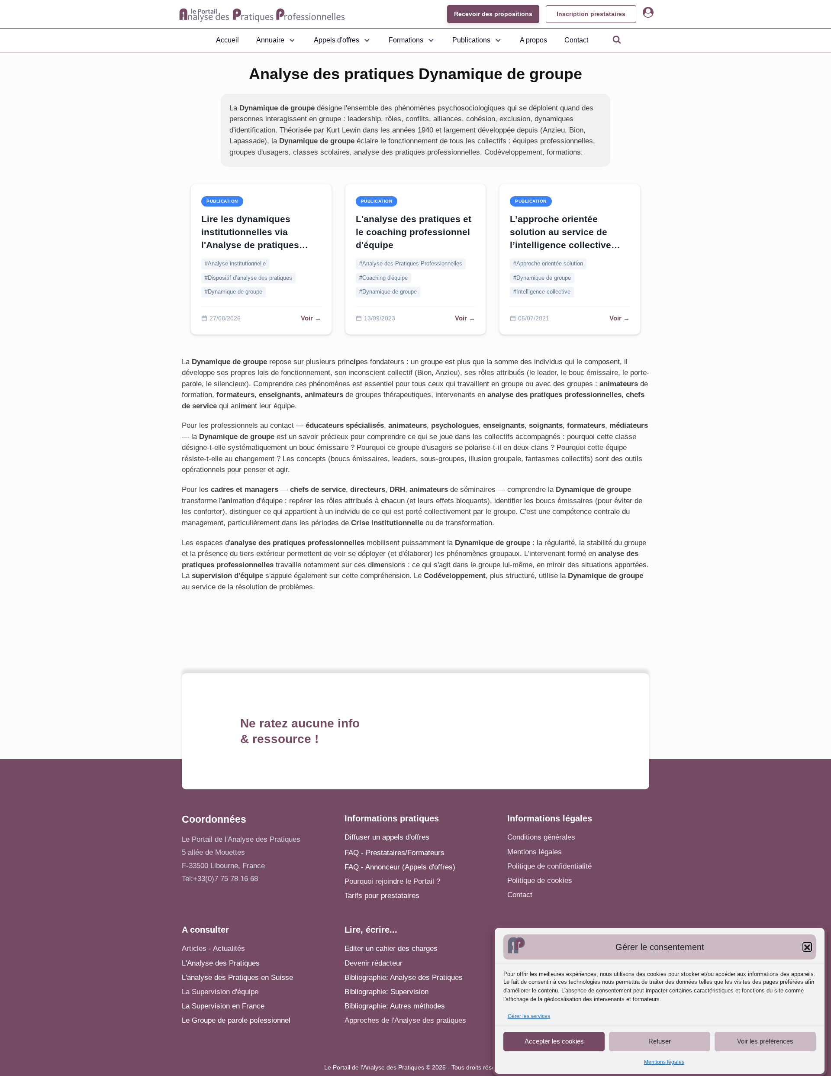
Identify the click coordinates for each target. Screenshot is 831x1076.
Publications (471, 40)
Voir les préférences (765, 1041)
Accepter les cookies (554, 1041)
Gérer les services (529, 1017)
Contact (576, 40)
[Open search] (617, 39)
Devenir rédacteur (374, 963)
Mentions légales (664, 1062)
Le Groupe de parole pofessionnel (236, 1020)
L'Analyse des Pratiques (221, 963)
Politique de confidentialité (549, 866)
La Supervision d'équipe (220, 992)
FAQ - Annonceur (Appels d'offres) (400, 867)
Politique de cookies (539, 880)
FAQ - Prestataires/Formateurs (394, 853)
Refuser (659, 1041)
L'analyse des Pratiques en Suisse (237, 977)
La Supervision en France (223, 1006)
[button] (807, 947)
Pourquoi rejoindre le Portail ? (392, 881)
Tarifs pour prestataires (382, 896)
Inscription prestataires (591, 13)
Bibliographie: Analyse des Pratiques (404, 977)
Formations (406, 40)
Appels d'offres (336, 40)
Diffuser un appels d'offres (387, 837)
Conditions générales (541, 837)
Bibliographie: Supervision (386, 992)
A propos (533, 40)
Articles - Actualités (213, 948)
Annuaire (270, 40)
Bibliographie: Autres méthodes (395, 1006)
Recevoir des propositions (493, 13)
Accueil (227, 40)
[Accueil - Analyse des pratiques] (262, 14)
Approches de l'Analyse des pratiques (405, 1020)
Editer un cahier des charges (391, 948)
